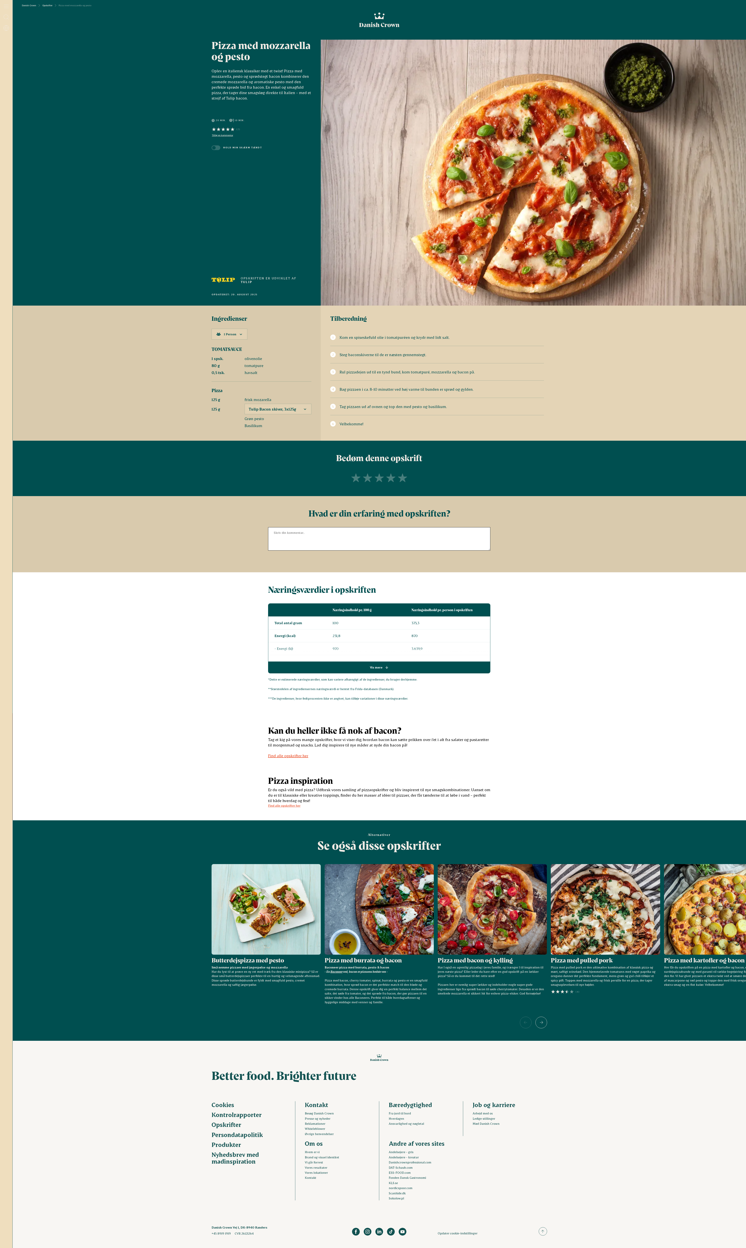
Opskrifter (47, 5)
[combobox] (229, 334)
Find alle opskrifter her (288, 755)
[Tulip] (223, 280)
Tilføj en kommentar (222, 135)
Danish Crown (29, 5)
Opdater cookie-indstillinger (458, 1233)
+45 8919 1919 (221, 1233)
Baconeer (336, 971)
